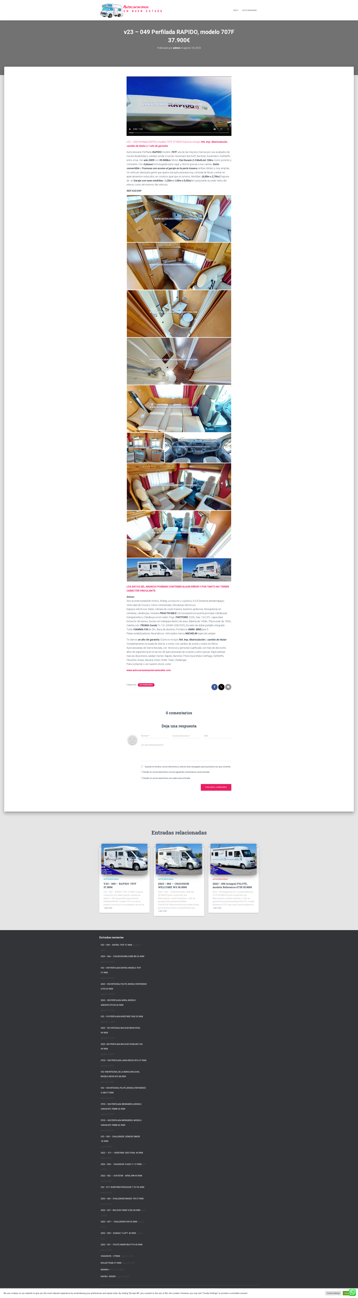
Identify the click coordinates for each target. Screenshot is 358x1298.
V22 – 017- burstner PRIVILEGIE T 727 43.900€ (122, 1187)
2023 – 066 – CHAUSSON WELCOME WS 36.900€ (173, 885)
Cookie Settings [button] (333, 1293)
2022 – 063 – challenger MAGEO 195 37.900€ (122, 1198)
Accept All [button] (348, 1293)
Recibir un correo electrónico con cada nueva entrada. (166, 778)
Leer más (108, 908)
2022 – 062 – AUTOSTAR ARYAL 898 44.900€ (121, 1176)
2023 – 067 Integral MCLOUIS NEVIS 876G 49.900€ (120, 1030)
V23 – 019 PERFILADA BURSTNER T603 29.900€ (122, 1016)
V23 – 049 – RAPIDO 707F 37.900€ (116, 945)
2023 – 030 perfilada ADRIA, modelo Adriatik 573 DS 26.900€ (118, 1002)
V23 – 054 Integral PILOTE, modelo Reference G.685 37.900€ (123, 1090)
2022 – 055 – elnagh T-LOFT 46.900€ (118, 1233)
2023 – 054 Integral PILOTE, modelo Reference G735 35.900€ (232, 885)
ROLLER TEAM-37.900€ (111, 1263)
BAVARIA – (105, 1270)
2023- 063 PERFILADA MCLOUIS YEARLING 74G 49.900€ (122, 1046)
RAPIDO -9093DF (108, 1276)
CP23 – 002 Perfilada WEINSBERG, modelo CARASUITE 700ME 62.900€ (121, 1106)
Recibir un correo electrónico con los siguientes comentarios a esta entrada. (176, 772)
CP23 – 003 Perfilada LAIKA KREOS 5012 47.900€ (123, 1060)
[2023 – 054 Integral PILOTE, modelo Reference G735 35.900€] (233, 859)
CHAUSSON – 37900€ (110, 1256)
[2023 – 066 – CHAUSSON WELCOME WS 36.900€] (179, 859)
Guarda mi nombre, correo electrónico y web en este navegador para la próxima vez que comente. (188, 767)
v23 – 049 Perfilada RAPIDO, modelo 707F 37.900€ (121, 970)
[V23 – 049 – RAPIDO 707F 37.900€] (124, 859)
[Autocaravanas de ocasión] (130, 10)
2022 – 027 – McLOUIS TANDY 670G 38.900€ (121, 1210)
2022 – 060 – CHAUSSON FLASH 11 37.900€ (121, 1164)
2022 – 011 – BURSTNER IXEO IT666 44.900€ (122, 1153)
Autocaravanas (249, 10)
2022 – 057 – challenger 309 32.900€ (119, 1222)
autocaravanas (146, 685)
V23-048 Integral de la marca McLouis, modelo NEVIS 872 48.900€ (120, 1074)
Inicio (235, 10)
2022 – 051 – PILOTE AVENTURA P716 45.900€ (122, 1244)
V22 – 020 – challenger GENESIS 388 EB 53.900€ (120, 1138)
